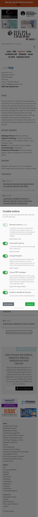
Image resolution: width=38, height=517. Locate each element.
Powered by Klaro (19, 308)
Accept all (30, 304)
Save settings (8, 304)
